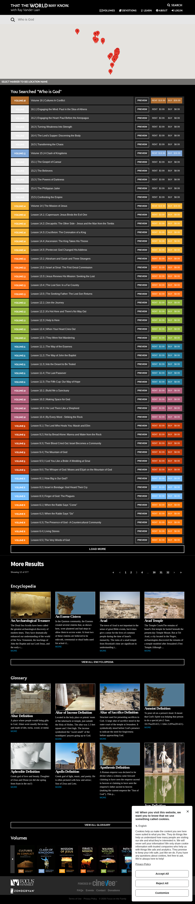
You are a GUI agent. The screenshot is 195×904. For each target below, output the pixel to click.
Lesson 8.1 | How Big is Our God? (49, 478)
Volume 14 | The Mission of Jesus (49, 206)
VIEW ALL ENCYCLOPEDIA (97, 662)
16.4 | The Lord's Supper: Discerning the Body (56, 135)
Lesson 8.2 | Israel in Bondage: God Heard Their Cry (59, 487)
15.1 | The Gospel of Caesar (46, 162)
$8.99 (174, 109)
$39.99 (174, 100)
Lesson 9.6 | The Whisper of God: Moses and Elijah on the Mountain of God (71, 469)
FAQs (80, 890)
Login (179, 10)
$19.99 (158, 100)
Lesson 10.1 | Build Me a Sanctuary (50, 390)
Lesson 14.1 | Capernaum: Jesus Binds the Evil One (59, 214)
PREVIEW (142, 100)
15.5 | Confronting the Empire (46, 197)
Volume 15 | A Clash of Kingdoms (49, 153)
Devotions (129, 10)
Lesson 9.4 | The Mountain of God (49, 452)
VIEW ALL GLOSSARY (97, 825)
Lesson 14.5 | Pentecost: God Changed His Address (59, 250)
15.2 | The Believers (42, 170)
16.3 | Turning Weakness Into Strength (51, 126)
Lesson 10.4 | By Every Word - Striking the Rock (57, 417)
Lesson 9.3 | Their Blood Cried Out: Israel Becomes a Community (66, 443)
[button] (95, 40)
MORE (14, 651)
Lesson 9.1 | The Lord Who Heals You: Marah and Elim (60, 425)
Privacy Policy (90, 898)
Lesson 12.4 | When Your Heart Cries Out (53, 329)
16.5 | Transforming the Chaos (47, 144)
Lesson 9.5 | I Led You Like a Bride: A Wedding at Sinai (60, 461)
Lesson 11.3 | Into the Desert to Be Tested (53, 364)
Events (90, 890)
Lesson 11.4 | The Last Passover (48, 373)
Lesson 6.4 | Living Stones (45, 531)
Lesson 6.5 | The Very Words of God (50, 540)
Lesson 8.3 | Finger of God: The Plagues (52, 496)
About (163, 10)
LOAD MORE (97, 548)
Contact (100, 890)
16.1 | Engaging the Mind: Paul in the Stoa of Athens (59, 109)
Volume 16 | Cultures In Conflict (48, 100)
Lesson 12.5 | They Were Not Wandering (53, 337)
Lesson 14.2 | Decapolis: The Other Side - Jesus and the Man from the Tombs (72, 223)
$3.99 (158, 109)
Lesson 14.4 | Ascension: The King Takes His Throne (59, 241)
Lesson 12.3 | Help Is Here (45, 320)
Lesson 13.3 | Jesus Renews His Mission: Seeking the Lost (63, 276)
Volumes (109, 10)
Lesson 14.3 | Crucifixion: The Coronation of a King (58, 232)
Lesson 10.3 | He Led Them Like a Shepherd (55, 408)
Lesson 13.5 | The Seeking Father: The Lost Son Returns (61, 294)
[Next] (174, 572)
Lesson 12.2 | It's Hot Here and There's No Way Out (58, 311)
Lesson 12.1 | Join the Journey (47, 302)
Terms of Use (75, 898)
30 (154, 572)
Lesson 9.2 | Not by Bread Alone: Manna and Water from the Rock (66, 434)
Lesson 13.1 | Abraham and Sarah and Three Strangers (60, 258)
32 (168, 572)
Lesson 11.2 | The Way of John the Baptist (53, 355)
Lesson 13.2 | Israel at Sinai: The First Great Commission (61, 267)
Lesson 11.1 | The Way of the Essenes (51, 346)
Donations (114, 890)
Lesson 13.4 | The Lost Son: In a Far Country (55, 285)
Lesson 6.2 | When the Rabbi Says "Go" (52, 513)
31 (161, 572)
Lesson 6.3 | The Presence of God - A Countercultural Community (66, 522)
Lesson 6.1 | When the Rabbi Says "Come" (54, 505)
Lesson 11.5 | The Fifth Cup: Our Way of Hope (55, 381)
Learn (148, 10)
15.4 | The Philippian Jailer (45, 188)
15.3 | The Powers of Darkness (47, 179)
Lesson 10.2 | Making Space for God (50, 399)
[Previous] (113, 572)
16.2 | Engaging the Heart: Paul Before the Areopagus (60, 118)
